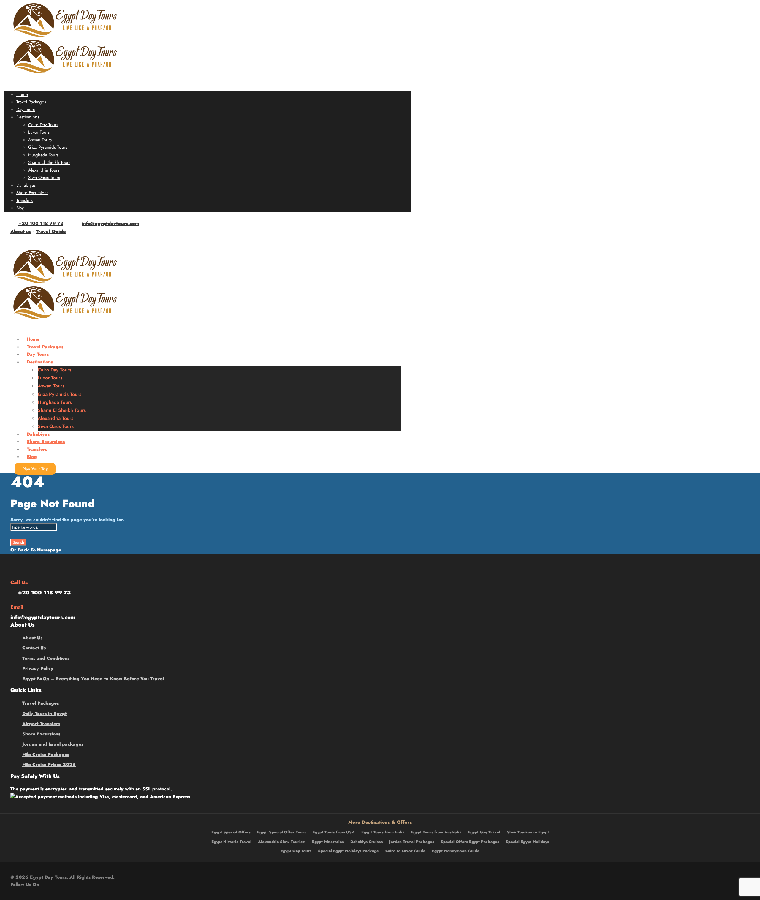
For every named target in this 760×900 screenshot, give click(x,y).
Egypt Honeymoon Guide (455, 851)
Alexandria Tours (43, 170)
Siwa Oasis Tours (44, 177)
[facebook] (18, 239)
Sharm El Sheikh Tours (49, 162)
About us (20, 231)
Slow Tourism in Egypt (528, 832)
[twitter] (38, 239)
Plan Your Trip (35, 469)
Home (22, 94)
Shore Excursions (32, 192)
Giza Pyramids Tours (47, 147)
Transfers (24, 200)
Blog (20, 208)
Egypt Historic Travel (231, 841)
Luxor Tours (39, 132)
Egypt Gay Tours (296, 851)
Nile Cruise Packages (45, 754)
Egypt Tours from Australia (436, 832)
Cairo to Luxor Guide (405, 851)
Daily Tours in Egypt (44, 713)
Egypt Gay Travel (484, 832)
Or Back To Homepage (35, 550)
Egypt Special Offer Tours (281, 832)
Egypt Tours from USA (334, 832)
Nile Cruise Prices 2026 (49, 764)
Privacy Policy (37, 668)
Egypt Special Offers (231, 832)
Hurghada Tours (43, 155)
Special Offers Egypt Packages (470, 841)
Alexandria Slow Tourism (281, 841)
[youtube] (48, 239)
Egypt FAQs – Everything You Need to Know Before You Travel (93, 679)
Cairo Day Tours (43, 124)
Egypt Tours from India (382, 832)
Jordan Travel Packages (411, 841)
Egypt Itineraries (328, 841)
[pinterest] (28, 239)
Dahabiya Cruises (366, 841)
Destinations (27, 117)
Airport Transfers (41, 723)
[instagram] (57, 239)
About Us (32, 638)
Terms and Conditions (45, 658)
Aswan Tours (40, 140)
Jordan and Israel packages (52, 744)
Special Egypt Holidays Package (348, 851)
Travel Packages (31, 102)
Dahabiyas (26, 185)
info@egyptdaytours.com (110, 223)
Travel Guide (51, 231)
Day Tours (25, 109)
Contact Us (34, 648)
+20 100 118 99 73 (40, 223)
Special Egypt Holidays (527, 841)
